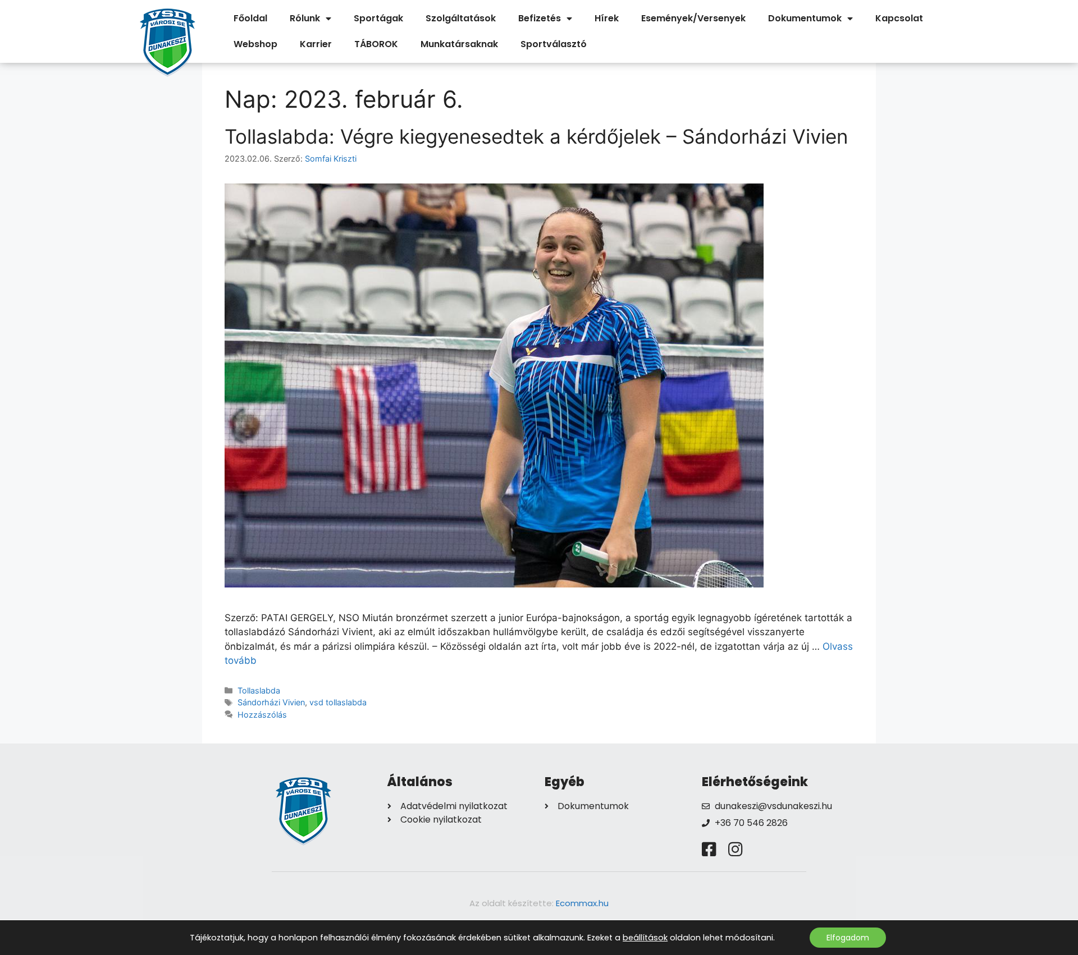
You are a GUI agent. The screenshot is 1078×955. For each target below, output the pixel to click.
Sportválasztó (553, 44)
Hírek (607, 18)
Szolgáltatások (461, 18)
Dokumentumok (805, 18)
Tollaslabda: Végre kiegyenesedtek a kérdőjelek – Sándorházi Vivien (536, 136)
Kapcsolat (899, 18)
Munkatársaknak (459, 44)
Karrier (316, 44)
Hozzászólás (262, 714)
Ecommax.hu (582, 903)
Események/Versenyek (693, 18)
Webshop (255, 44)
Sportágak (378, 18)
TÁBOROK (376, 44)
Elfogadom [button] (847, 937)
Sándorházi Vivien (271, 702)
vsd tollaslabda (338, 702)
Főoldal (250, 18)
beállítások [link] (645, 937)
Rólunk (305, 18)
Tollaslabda (258, 690)
